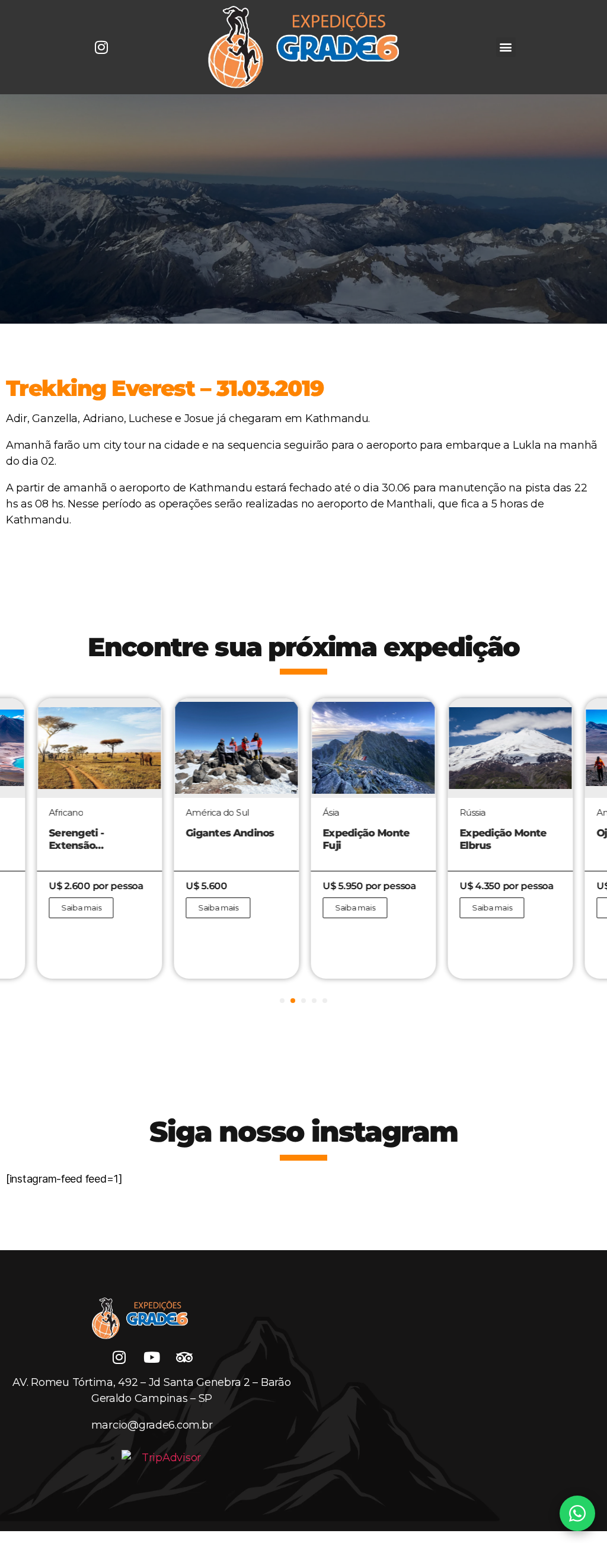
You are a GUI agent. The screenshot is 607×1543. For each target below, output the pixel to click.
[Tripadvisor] (184, 1357)
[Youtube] (152, 1357)
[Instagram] (101, 47)
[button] (506, 47)
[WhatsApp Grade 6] (577, 1513)
